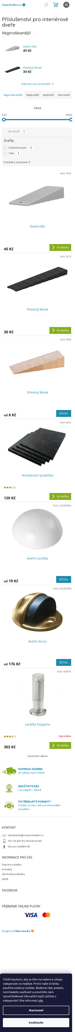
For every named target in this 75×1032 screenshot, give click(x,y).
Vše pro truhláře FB (19, 847)
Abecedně (64, 95)
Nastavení (36, 1010)
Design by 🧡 (18, 931)
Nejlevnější (33, 95)
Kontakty (7, 869)
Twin (13, 153)
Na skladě (16, 131)
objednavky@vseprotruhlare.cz (26, 835)
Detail (63, 413)
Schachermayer (20, 148)
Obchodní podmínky (13, 874)
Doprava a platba (11, 865)
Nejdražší (48, 95)
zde (40, 1000)
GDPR (5, 879)
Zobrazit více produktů (35, 84)
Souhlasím (36, 1022)
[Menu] (66, 5)
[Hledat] (46, 5)
